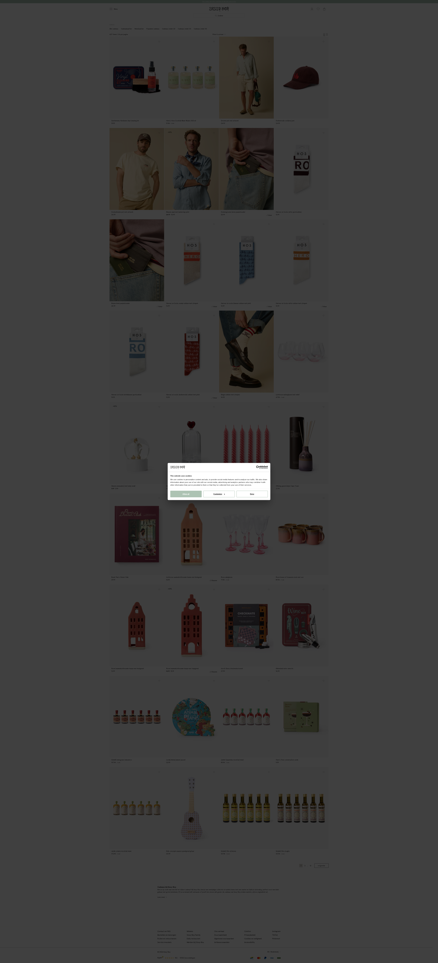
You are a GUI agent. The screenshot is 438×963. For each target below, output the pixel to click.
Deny (252, 494)
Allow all (185, 494)
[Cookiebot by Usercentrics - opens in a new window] (258, 467)
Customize (217, 494)
